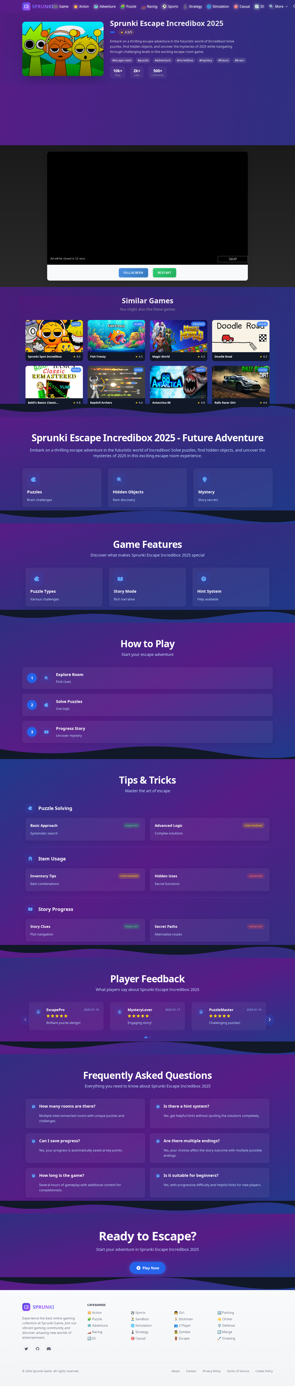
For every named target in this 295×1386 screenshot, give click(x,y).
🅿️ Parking (225, 1312)
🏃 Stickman (183, 1319)
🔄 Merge (224, 1332)
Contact (191, 1371)
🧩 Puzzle (94, 1319)
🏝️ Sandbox (140, 1319)
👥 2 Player (182, 1325)
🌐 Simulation (141, 1325)
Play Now (150, 1268)
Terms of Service (238, 1371)
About (176, 1371)
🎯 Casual (138, 1338)
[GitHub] (38, 1349)
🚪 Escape (181, 1338)
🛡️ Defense (226, 1325)
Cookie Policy (264, 1371)
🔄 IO (91, 1338)
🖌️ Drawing (226, 1338)
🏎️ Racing (94, 1332)
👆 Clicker (224, 1319)
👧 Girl (179, 1312)
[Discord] (49, 1349)
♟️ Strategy (139, 1332)
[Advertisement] (147, 115)
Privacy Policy (212, 1371)
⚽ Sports (138, 1312)
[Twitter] (26, 1349)
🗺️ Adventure (97, 1325)
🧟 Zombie (182, 1332)
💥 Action (94, 1312)
